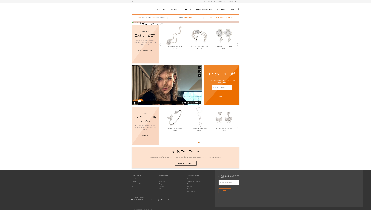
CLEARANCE (221, 9)
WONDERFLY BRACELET (175, 128)
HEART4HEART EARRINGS (224, 46)
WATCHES (188, 9)
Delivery (189, 179)
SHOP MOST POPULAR (145, 50)
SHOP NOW (145, 135)
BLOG (232, 9)
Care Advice (191, 184)
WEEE (134, 186)
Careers (134, 181)
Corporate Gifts (137, 184)
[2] (199, 61)
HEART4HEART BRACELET (199, 46)
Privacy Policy (191, 191)
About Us (135, 179)
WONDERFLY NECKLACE (199, 128)
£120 (153, 17)
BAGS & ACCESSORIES (204, 9)
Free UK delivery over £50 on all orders (221, 17)
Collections (163, 186)
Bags (160, 184)
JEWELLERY (175, 9)
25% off (140, 17)
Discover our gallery (185, 163)
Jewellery (162, 179)
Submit (221, 96)
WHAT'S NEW (161, 9)
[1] (197, 61)
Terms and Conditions (194, 181)
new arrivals (188, 17)
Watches (162, 181)
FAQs (189, 189)
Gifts (160, 189)
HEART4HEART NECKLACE (174, 46)
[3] (200, 61)
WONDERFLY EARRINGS (224, 128)
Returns (189, 186)
